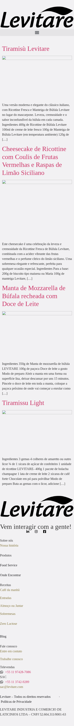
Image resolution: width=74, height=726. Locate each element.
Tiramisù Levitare (25, 48)
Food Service (8, 565)
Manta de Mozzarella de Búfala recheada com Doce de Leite (33, 295)
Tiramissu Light (23, 402)
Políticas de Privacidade (16, 701)
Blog (3, 636)
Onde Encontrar (10, 575)
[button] (37, 32)
